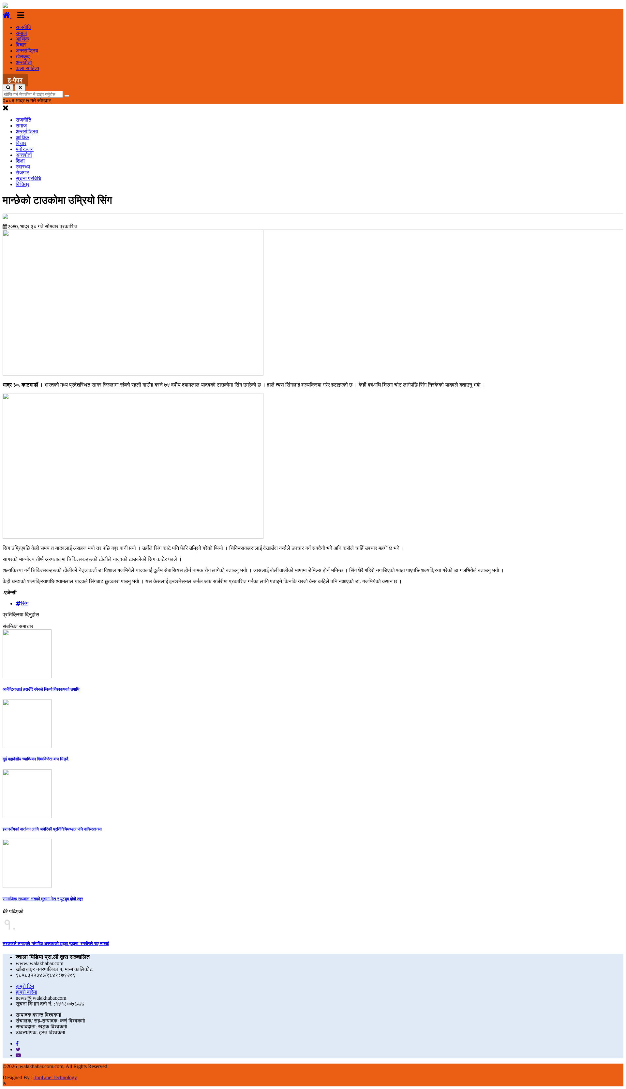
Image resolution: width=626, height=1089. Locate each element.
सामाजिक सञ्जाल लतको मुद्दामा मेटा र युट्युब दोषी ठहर (43, 898)
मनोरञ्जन (25, 149)
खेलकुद (23, 56)
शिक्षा (20, 161)
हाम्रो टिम (25, 986)
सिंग (24, 603)
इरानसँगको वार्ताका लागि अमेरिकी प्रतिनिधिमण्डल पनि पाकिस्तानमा (52, 829)
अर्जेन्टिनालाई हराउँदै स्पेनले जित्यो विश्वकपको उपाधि (41, 689)
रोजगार (22, 172)
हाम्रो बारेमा (26, 992)
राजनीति (23, 27)
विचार (21, 45)
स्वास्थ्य (23, 166)
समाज (21, 33)
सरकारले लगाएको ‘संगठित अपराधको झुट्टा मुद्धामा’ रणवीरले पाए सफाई (56, 943)
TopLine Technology (55, 1077)
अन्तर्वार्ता (24, 62)
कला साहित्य (27, 68)
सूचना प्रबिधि (28, 178)
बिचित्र (22, 184)
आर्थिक (22, 39)
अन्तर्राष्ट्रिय (27, 50)
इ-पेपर (15, 80)
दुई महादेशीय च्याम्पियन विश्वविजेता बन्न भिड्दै (35, 759)
